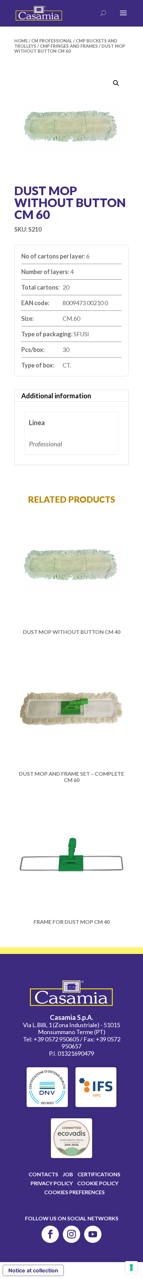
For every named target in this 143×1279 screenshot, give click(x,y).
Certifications (98, 1174)
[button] (116, 83)
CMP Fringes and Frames (69, 46)
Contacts (43, 1174)
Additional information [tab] (56, 396)
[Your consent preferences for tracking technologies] (131, 1267)
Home (21, 40)
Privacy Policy (52, 1183)
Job (68, 1174)
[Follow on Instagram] (71, 1234)
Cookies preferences (74, 1192)
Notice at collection (33, 1270)
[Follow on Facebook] (50, 1234)
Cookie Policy (97, 1183)
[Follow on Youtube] (92, 1234)
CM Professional (51, 40)
